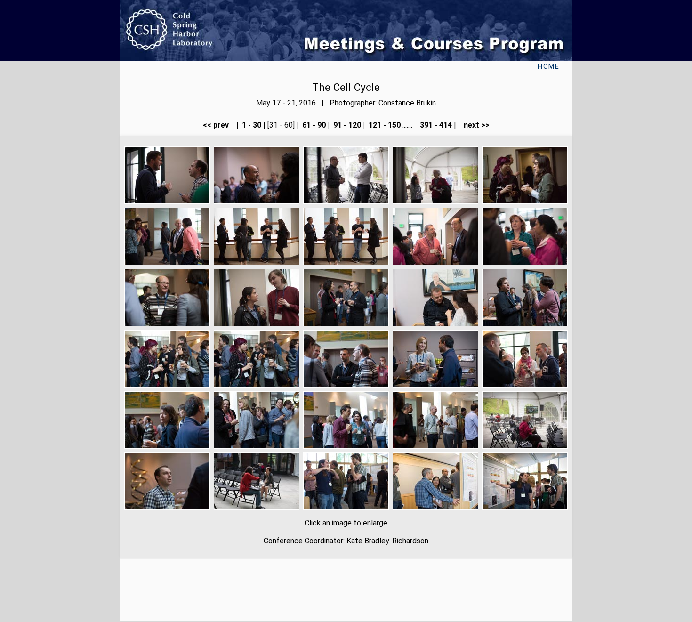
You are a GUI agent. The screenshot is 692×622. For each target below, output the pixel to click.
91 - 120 (346, 125)
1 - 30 (250, 125)
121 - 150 (384, 125)
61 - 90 (313, 125)
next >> (474, 125)
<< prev (218, 125)
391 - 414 (435, 125)
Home (548, 67)
